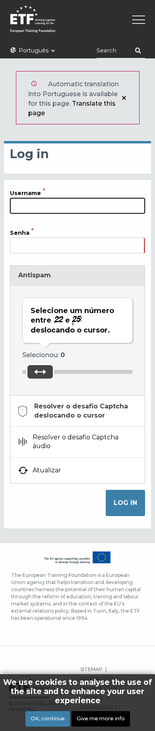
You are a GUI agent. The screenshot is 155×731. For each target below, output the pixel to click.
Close (124, 98)
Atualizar (47, 470)
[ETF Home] (77, 24)
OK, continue (48, 718)
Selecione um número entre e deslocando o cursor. (72, 320)
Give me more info (101, 718)
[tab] (77, 411)
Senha (19, 232)
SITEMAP (91, 669)
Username (25, 192)
